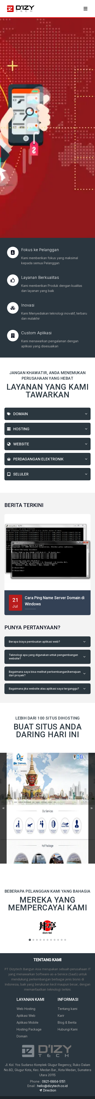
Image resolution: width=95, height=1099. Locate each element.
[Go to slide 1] (30, 940)
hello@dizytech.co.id (52, 1086)
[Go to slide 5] (44, 940)
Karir (61, 1015)
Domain (22, 1036)
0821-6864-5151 (53, 1081)
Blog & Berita (67, 1022)
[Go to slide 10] (62, 940)
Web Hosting (26, 1009)
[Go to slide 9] (58, 940)
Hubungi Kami (68, 1029)
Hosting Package (29, 1029)
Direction (49, 1090)
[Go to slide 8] (54, 940)
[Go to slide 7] (51, 940)
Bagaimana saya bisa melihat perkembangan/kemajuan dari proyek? (45, 673)
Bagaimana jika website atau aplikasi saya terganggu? (44, 688)
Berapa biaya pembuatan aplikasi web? (34, 641)
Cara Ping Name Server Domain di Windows (54, 600)
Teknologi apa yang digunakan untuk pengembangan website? (43, 656)
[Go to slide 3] (37, 940)
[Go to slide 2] (33, 940)
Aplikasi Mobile (27, 1022)
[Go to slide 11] (65, 940)
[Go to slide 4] (40, 940)
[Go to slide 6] (47, 940)
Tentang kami (67, 1009)
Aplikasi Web (26, 1015)
